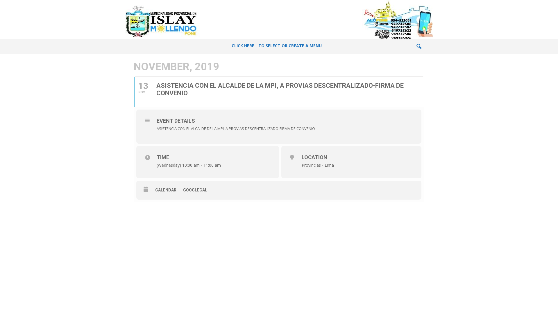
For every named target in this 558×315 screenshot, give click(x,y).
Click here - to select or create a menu (277, 45)
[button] (418, 46)
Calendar (165, 190)
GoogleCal (195, 190)
